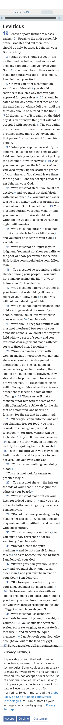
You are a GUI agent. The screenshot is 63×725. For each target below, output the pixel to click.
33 (8, 582)
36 (19, 623)
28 (8, 496)
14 (8, 229)
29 (8, 514)
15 (8, 247)
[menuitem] (5, 4)
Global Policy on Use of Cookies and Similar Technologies (31, 697)
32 (8, 564)
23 (8, 419)
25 (5, 451)
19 (8, 324)
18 (8, 306)
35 (8, 614)
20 (8, 351)
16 (8, 269)
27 (8, 482)
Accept (9, 718)
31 (8, 546)
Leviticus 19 (21, 12)
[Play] (2, 18)
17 (8, 288)
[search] (58, 4)
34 (5, 591)
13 (51, 206)
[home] (5, 4)
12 (30, 197)
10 (49, 161)
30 (8, 532)
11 (8, 188)
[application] (31, 18)
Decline (24, 718)
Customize (41, 718)
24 (5, 442)
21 (27, 383)
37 (5, 645)
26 (8, 464)
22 (20, 396)
